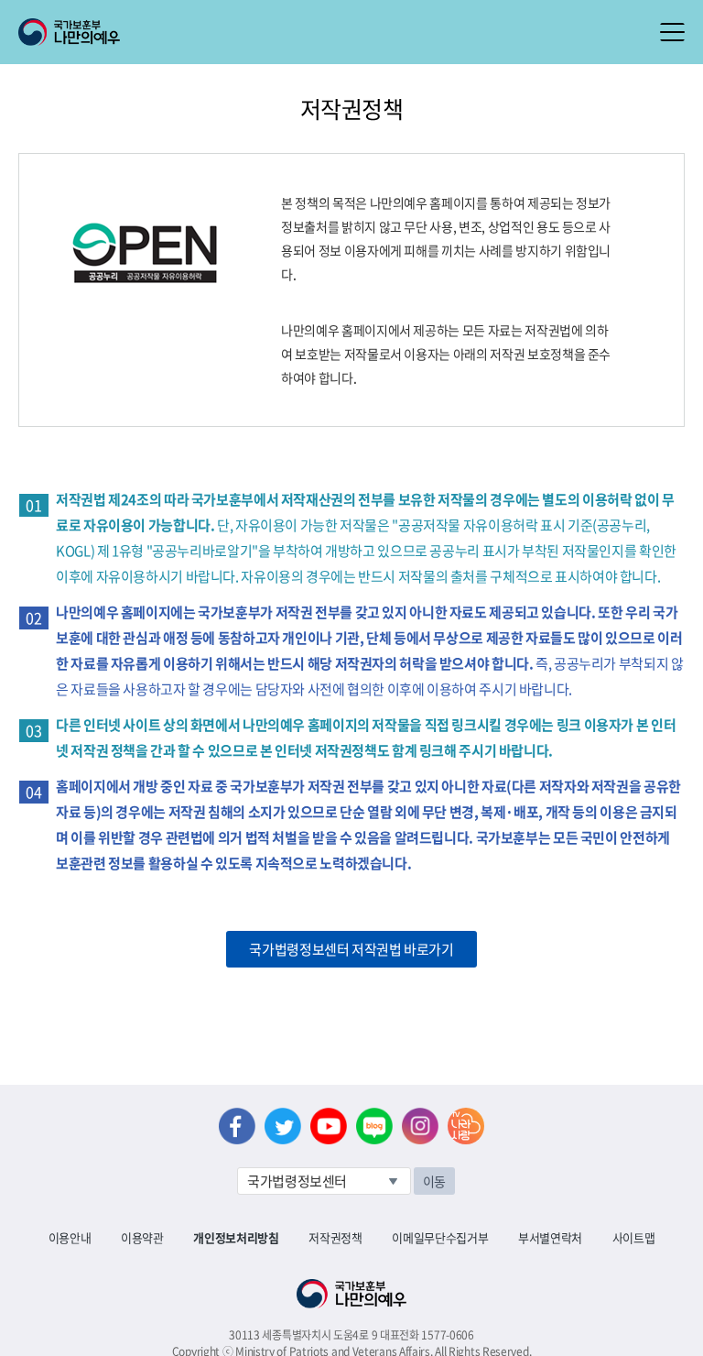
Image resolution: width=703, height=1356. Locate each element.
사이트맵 (633, 1237)
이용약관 (142, 1237)
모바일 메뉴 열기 (672, 32)
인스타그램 (420, 1126)
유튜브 (328, 1126)
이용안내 (70, 1237)
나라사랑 (466, 1126)
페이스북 (237, 1126)
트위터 (283, 1126)
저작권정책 (335, 1237)
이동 (434, 1181)
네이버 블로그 (374, 1126)
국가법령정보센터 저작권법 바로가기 (351, 949)
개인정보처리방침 (235, 1237)
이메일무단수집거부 (440, 1237)
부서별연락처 (550, 1237)
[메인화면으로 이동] (69, 30)
